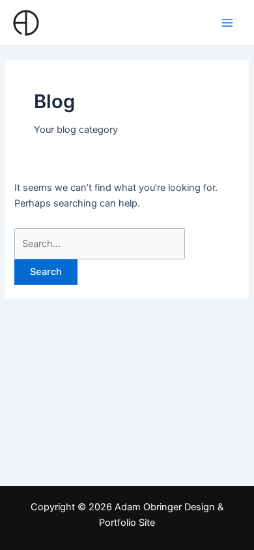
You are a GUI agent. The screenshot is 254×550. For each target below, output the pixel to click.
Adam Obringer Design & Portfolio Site (112, 22)
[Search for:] (99, 244)
